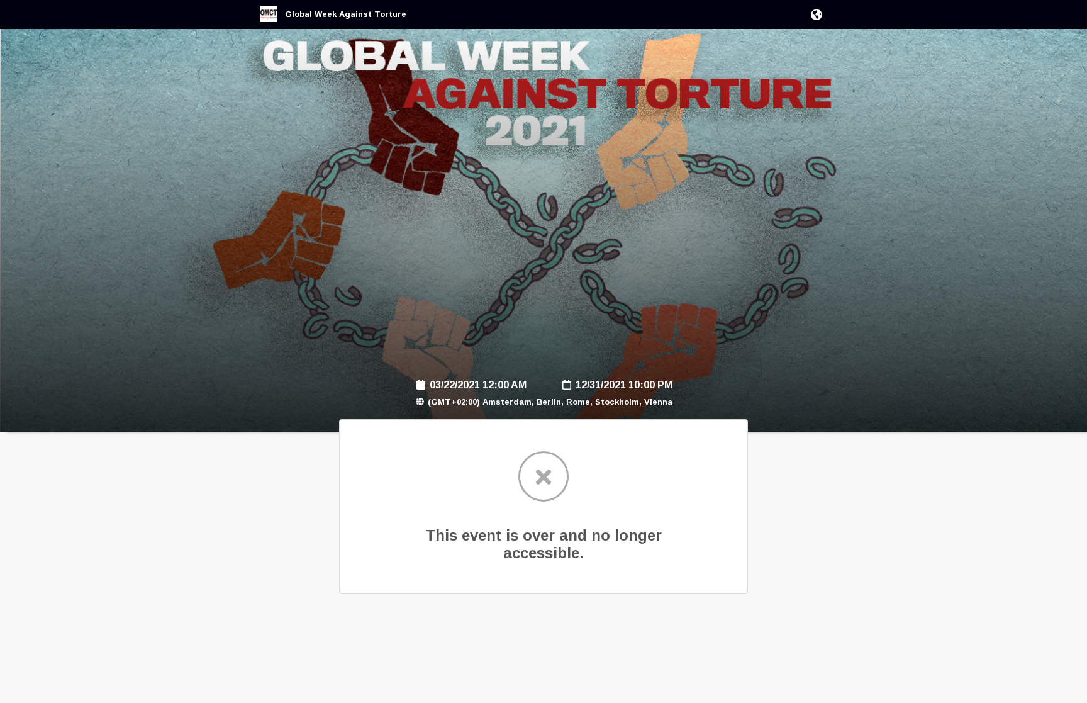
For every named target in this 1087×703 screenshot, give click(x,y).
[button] (814, 14)
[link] (333, 19)
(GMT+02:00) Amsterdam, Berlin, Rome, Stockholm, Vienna (548, 402)
